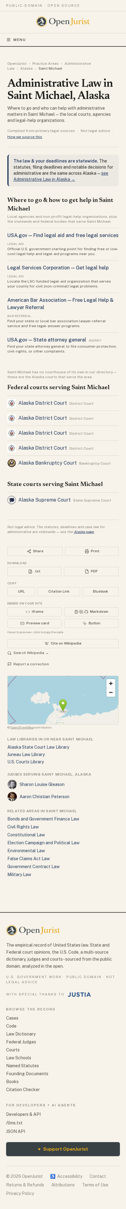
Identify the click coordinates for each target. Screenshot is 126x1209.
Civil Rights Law (23, 826)
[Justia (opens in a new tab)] (79, 994)
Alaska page (84, 532)
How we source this (24, 137)
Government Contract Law (33, 866)
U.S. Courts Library (25, 761)
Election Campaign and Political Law (43, 842)
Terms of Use (95, 1184)
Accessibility (66, 1176)
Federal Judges (21, 1041)
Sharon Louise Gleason (42, 784)
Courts (13, 1049)
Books (12, 1081)
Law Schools (18, 1057)
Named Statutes (22, 1065)
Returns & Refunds (25, 1184)
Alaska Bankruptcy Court (47, 463)
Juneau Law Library (26, 754)
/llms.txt (14, 1122)
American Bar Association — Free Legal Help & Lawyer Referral (60, 303)
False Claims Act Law (28, 858)
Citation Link (58, 591)
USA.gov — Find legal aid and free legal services (63, 235)
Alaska (26, 68)
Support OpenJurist (63, 1149)
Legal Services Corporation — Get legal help (58, 268)
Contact (98, 1176)
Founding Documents (27, 1073)
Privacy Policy (20, 1193)
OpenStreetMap (22, 727)
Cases (12, 1018)
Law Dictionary (20, 1034)
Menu (19, 40)
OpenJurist (17, 63)
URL (21, 591)
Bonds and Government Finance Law (43, 818)
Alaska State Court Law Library (38, 747)
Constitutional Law (26, 834)
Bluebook (100, 591)
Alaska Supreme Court (44, 500)
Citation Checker (23, 1089)
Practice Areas (45, 63)
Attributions (63, 1184)
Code (11, 1026)
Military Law (19, 874)
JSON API (15, 1131)
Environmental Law (26, 850)
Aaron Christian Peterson (44, 796)
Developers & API (23, 1114)
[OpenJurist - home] (63, 21)
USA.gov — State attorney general (46, 340)
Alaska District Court (42, 403)
